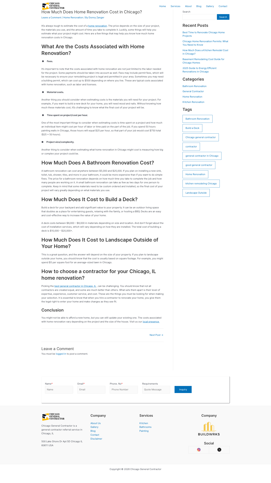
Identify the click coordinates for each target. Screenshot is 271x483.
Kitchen (143, 423)
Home (162, 6)
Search (223, 17)
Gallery (210, 6)
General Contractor (193, 91)
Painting (144, 430)
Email (81, 383)
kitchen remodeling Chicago (201, 183)
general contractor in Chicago (202, 155)
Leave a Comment (51, 17)
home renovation (97, 25)
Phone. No (116, 383)
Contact (223, 6)
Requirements (150, 383)
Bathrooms (145, 426)
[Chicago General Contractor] (53, 6)
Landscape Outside (196, 192)
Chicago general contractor (201, 137)
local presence (151, 321)
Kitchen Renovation (193, 101)
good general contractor (199, 165)
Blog (198, 6)
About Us (95, 423)
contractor (191, 146)
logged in (61, 353)
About (188, 6)
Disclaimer (96, 438)
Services (175, 6)
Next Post (156, 335)
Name (49, 383)
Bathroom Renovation (195, 86)
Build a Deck (192, 128)
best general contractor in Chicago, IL (75, 286)
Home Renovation (73, 17)
